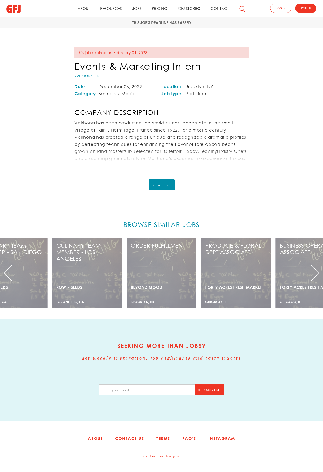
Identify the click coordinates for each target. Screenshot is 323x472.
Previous (24, 273)
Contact (219, 8)
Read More (162, 185)
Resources (111, 8)
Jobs (136, 8)
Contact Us (129, 438)
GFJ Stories (189, 8)
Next (299, 273)
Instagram (221, 438)
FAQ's (189, 438)
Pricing (159, 8)
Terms (163, 438)
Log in (281, 8)
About (84, 8)
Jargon (172, 456)
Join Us (306, 8)
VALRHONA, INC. (87, 76)
